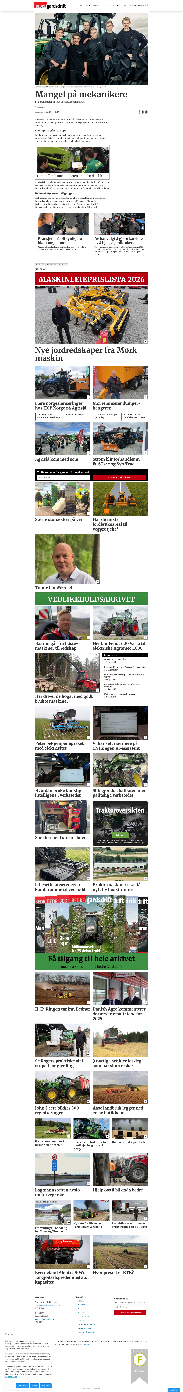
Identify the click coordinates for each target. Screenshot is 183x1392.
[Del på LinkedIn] (142, 112)
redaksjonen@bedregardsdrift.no (49, 1305)
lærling (40, 265)
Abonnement (83, 1304)
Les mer (86, 1344)
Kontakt (123, 5)
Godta (34, 1385)
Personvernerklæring (86, 1324)
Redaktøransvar (84, 1328)
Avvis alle (46, 1385)
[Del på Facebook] (139, 112)
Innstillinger (174, 1390)
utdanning (52, 265)
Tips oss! (81, 1320)
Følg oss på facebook (86, 1332)
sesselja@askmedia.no (44, 1319)
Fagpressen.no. (11, 1377)
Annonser (132, 5)
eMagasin (142, 5)
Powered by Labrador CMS (91, 1389)
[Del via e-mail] (146, 112)
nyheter (63, 265)
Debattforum (83, 1316)
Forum (105, 5)
